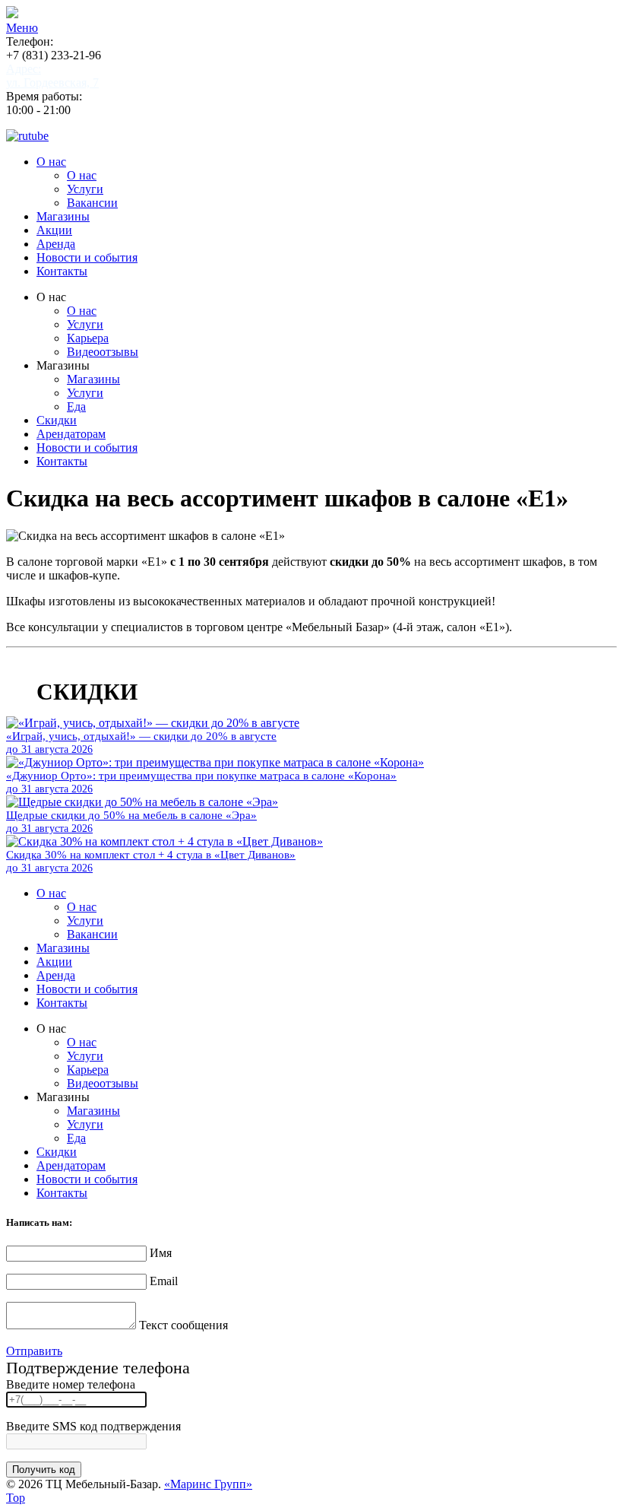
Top (15, 1497)
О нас (51, 161)
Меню (22, 27)
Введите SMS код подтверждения (93, 1426)
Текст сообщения (183, 1325)
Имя (161, 1252)
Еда (76, 406)
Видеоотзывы (102, 351)
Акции (54, 230)
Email (164, 1281)
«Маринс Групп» (208, 1484)
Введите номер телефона (70, 1384)
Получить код (43, 1469)
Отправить (34, 1350)
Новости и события (87, 257)
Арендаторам (71, 433)
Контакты (61, 271)
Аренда (55, 243)
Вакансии (92, 202)
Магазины (63, 216)
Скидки (56, 420)
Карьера (88, 338)
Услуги (85, 189)
